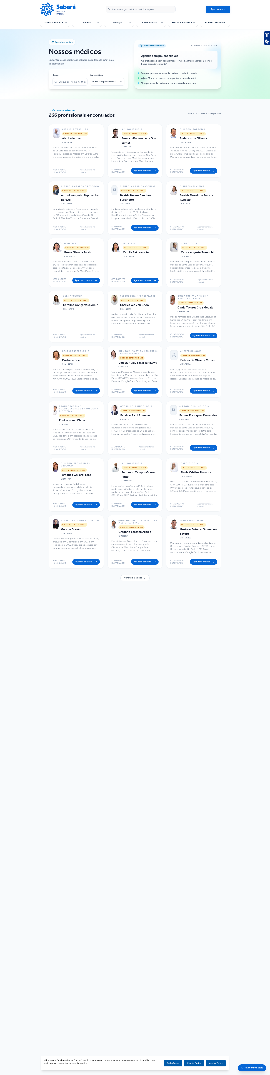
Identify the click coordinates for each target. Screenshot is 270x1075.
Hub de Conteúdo (215, 22)
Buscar (55, 75)
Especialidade (96, 75)
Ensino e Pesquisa (182, 22)
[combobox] (107, 82)
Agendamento (218, 9)
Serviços (117, 22)
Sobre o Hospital (53, 22)
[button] (76, 150)
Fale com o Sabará (254, 1067)
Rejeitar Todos (194, 1063)
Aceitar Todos (215, 1063)
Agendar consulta (142, 170)
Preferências (173, 1063)
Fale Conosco (150, 22)
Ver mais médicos (133, 577)
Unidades (86, 22)
